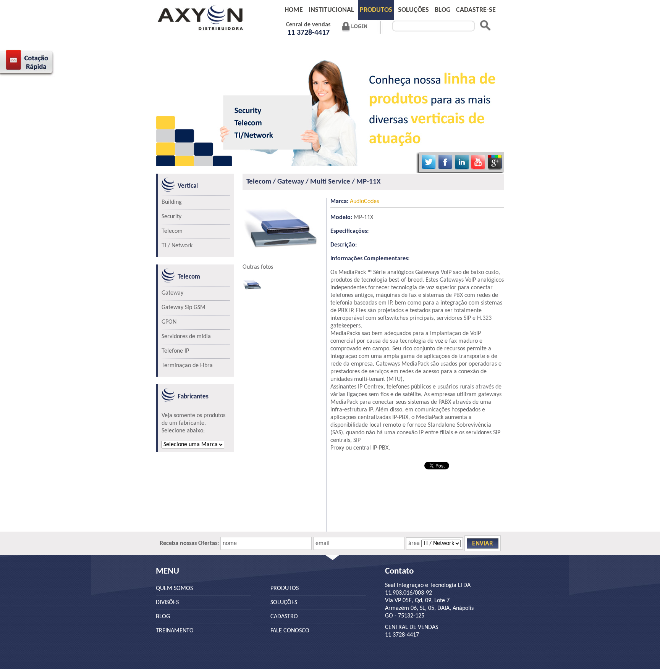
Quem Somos (174, 588)
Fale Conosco (289, 631)
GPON (169, 322)
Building (172, 202)
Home (294, 10)
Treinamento (175, 631)
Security (171, 217)
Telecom (172, 231)
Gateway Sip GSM (183, 308)
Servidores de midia (186, 337)
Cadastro (284, 617)
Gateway (172, 293)
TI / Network (177, 246)
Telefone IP (175, 351)
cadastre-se (476, 10)
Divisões (167, 603)
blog (442, 10)
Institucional (331, 10)
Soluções (413, 10)
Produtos (376, 10)
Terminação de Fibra (187, 366)
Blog (163, 617)
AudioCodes (354, 201)
